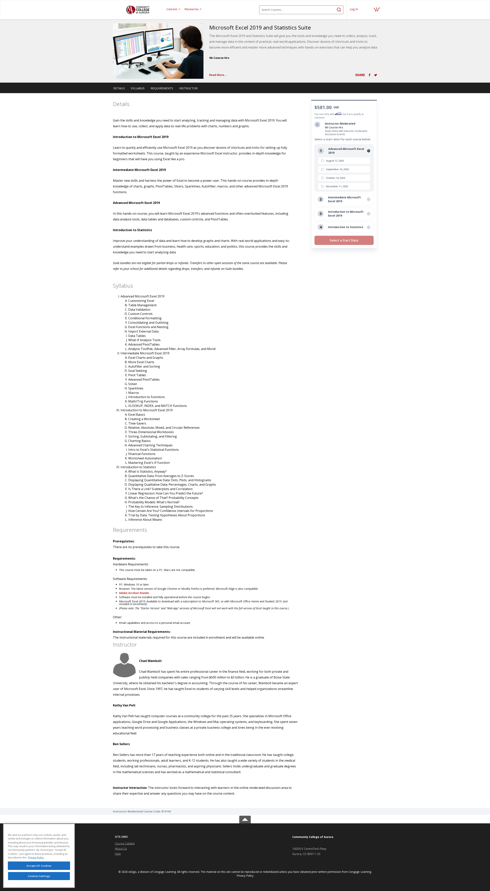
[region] (39, 856)
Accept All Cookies (39, 865)
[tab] (145, 837)
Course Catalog (125, 843)
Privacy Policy (245, 875)
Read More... (217, 75)
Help (118, 854)
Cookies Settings (39, 876)
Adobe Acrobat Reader (134, 593)
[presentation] (174, 9)
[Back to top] (245, 819)
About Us (121, 848)
